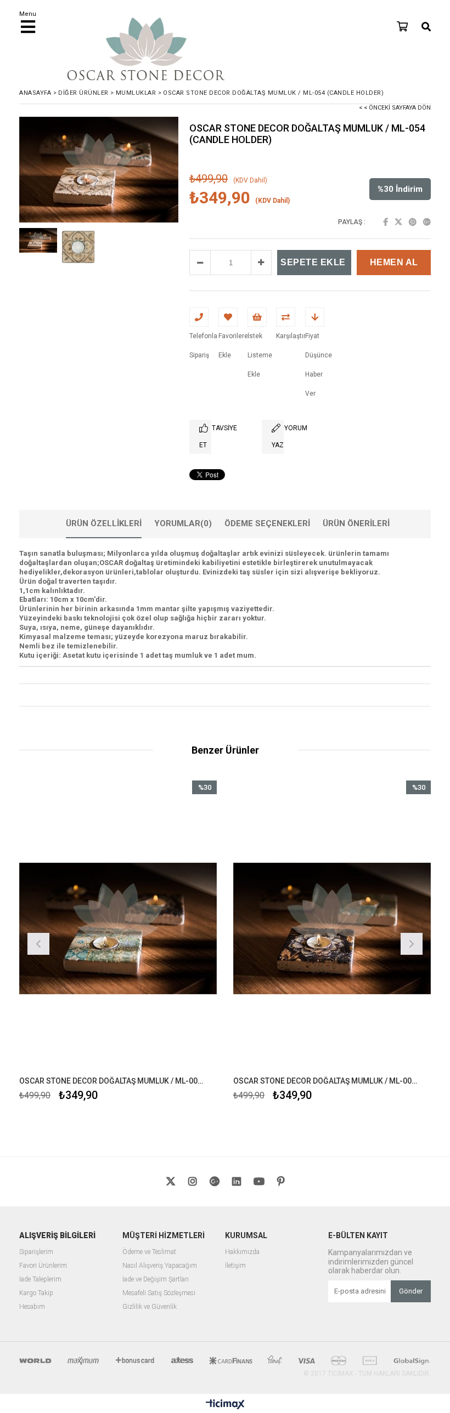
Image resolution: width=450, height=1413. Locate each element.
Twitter (398, 222)
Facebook (385, 222)
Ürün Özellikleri (104, 523)
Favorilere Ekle (118, 942)
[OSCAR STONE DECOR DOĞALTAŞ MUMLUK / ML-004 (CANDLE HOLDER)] (118, 928)
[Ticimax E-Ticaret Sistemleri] (225, 1404)
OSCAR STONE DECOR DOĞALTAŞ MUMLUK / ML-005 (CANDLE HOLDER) (325, 1080)
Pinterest (413, 222)
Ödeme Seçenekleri (267, 523)
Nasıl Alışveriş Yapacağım (159, 1265)
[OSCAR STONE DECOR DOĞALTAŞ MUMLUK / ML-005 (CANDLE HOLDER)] (332, 928)
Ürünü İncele (167, 942)
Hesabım (32, 1307)
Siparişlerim (36, 1252)
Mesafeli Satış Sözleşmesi (158, 1293)
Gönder (411, 1291)
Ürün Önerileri (356, 523)
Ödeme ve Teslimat (149, 1252)
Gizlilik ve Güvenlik (149, 1307)
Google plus (427, 222)
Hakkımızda (242, 1252)
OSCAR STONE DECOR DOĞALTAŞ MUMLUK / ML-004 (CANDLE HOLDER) (111, 1080)
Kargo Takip (36, 1293)
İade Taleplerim (40, 1279)
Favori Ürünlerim (43, 1265)
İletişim (235, 1265)
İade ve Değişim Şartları (155, 1279)
